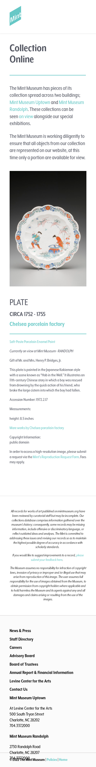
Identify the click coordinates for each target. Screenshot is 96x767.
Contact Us (18, 689)
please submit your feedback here (57, 557)
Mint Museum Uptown (30, 102)
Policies (52, 760)
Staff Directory (21, 639)
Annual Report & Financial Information (41, 672)
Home (63, 760)
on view (26, 117)
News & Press (20, 631)
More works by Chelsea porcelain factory (37, 428)
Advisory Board (22, 656)
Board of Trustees (24, 664)
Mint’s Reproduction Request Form (56, 457)
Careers (16, 647)
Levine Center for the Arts (30, 681)
